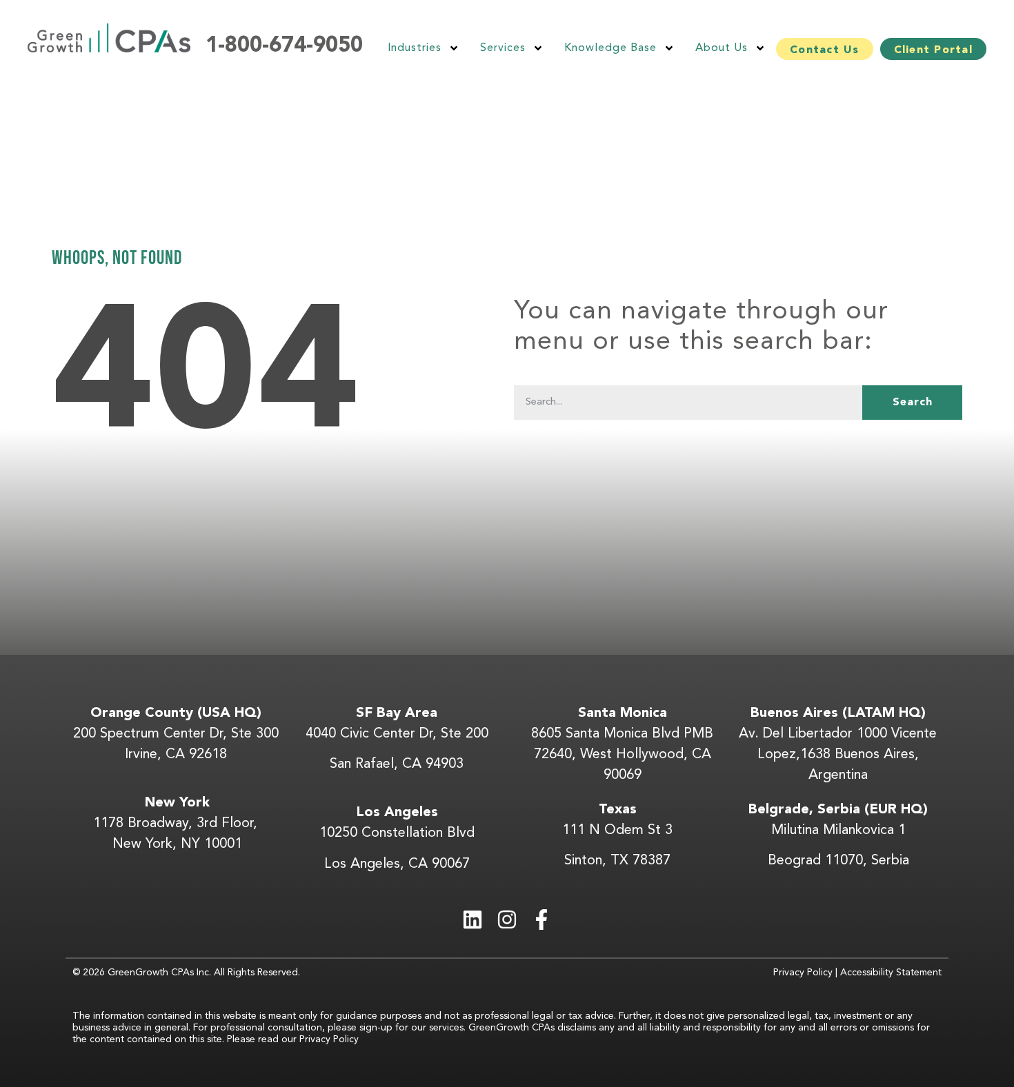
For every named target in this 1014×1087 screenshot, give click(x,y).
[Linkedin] (472, 919)
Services (503, 48)
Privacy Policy (803, 972)
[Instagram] (507, 919)
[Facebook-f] (541, 919)
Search (913, 402)
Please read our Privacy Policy (294, 1039)
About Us (721, 48)
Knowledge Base (610, 48)
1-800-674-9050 (284, 46)
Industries (414, 48)
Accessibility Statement (891, 972)
